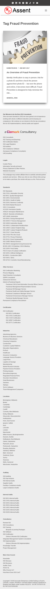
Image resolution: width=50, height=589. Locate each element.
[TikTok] (30, 3)
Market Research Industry (11, 366)
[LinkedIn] (16, 3)
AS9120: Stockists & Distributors (13, 214)
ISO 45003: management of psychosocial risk (17, 244)
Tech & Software (8, 387)
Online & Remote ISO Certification (16, 536)
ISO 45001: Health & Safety (11, 200)
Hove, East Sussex (9, 421)
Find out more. (40, 179)
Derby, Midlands (8, 414)
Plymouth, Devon (8, 444)
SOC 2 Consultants (9, 207)
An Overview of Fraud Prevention (23, 72)
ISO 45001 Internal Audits (11, 505)
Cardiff (5, 409)
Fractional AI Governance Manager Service (19, 296)
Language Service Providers (12, 357)
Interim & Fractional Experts (11, 282)
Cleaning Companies (10, 341)
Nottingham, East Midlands (11, 439)
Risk (16, 98)
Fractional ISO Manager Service (16, 289)
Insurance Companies (10, 355)
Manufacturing (7, 364)
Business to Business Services (12, 336)
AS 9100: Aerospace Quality (12, 209)
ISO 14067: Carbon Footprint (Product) (15, 230)
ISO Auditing (7, 476)
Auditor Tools (7, 565)
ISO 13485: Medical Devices (12, 241)
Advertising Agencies (9, 334)
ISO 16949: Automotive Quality (12, 223)
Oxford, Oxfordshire (9, 441)
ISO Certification (8, 311)
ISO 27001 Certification (13, 316)
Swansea (6, 460)
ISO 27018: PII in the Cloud (11, 235)
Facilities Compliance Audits (12, 485)
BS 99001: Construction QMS (12, 255)
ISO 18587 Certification (13, 320)
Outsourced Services (9, 280)
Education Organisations (11, 348)
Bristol (5, 402)
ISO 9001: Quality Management (13, 196)
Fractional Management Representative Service (21, 287)
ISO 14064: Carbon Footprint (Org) (14, 228)
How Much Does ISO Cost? (11, 572)
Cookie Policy (7, 164)
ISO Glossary (7, 561)
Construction (7, 343)
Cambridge (6, 407)
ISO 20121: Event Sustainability (13, 239)
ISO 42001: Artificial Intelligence (13, 253)
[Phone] (13, 3)
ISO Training (7, 527)
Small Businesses (8, 380)
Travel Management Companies (13, 389)
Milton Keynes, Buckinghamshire (13, 434)
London (5, 430)
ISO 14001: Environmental (11, 198)
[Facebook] (20, 3)
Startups (5, 385)
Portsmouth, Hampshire (10, 446)
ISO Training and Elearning (11, 139)
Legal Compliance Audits (11, 488)
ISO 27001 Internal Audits (11, 500)
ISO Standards (7, 191)
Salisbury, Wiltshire (9, 450)
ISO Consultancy (8, 525)
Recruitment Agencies (10, 373)
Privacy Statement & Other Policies (14, 168)
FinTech (5, 350)
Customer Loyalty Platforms (11, 346)
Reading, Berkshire (9, 448)
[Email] (37, 3)
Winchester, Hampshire (10, 464)
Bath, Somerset (8, 453)
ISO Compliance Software (11, 149)
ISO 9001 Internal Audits (10, 498)
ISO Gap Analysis (8, 478)
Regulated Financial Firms (11, 376)
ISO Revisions (7, 563)
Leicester (6, 427)
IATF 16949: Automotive (10, 216)
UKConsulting (7, 153)
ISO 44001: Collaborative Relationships (15, 225)
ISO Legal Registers (9, 144)
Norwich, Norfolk (8, 437)
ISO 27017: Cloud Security (11, 232)
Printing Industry (8, 371)
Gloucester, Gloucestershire (11, 416)
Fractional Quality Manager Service (17, 298)
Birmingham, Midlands (10, 400)
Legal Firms (6, 359)
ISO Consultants (8, 137)
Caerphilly (6, 404)
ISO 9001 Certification (13, 313)
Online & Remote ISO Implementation (18, 543)
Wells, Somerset (8, 462)
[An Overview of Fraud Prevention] (25, 47)
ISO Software (7, 532)
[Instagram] (23, 3)
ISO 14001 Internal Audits (11, 507)
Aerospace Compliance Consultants (14, 151)
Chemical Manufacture (10, 339)
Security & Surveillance (10, 378)
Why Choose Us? (8, 570)
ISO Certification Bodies (10, 142)
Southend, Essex (8, 455)
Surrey (5, 457)
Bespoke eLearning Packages (15, 529)
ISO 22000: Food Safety (10, 248)
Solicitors (6, 382)
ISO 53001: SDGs (8, 258)
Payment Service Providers (11, 369)
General (10, 98)
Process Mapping (8, 273)
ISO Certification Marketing (11, 270)
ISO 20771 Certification (13, 322)
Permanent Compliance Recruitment (14, 300)
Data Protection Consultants (12, 275)
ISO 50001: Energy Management (13, 218)
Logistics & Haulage (9, 362)
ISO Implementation (9, 541)
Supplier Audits (8, 483)
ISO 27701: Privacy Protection (12, 237)
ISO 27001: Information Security (13, 193)
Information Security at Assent (12, 166)
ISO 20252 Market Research (12, 205)
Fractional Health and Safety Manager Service (20, 291)
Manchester (6, 432)
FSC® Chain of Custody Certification (14, 251)
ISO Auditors (7, 146)
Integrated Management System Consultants (17, 539)
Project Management (9, 548)
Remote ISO (7, 523)
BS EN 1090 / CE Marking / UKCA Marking (16, 246)
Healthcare (6, 353)
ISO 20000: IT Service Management (14, 221)
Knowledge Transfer (9, 546)
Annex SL (6, 568)
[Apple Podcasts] (34, 3)
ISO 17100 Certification (13, 318)
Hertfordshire (7, 418)
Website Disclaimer (9, 171)
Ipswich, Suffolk (8, 423)
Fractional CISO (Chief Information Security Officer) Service (24, 284)
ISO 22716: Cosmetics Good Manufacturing (16, 260)
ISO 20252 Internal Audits (11, 512)
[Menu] (46, 10)
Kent (4, 425)
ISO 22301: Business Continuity (13, 202)
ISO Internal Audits (9, 481)
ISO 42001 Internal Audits (11, 503)
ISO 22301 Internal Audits (11, 510)
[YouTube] (27, 3)
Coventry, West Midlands (11, 411)
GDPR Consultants (9, 277)
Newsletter (6, 558)
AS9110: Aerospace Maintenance (13, 212)
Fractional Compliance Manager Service (18, 293)
